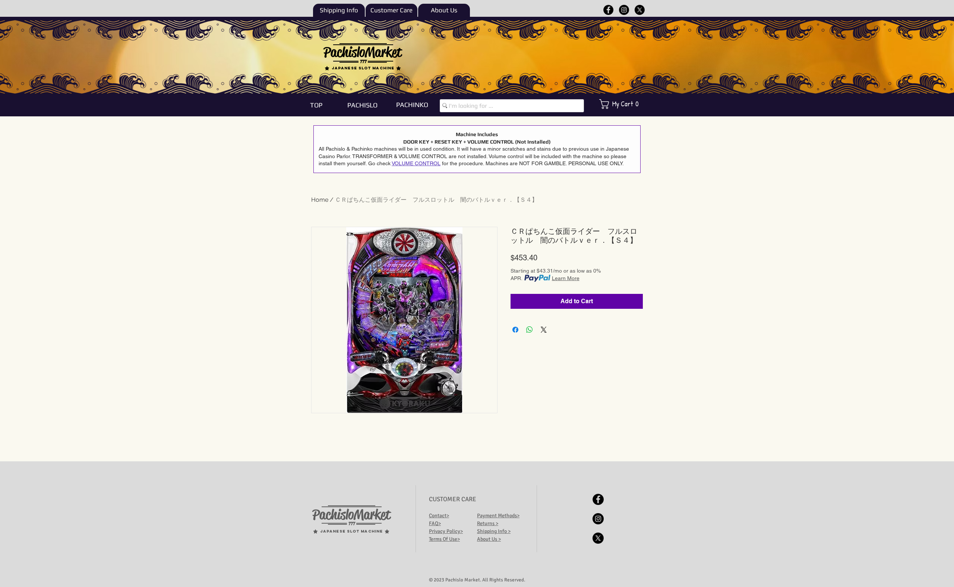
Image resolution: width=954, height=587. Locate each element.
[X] (640, 10)
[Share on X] (543, 329)
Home (319, 199)
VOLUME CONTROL (416, 163)
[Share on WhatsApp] (529, 329)
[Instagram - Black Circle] (624, 10)
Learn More (565, 278)
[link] (624, 104)
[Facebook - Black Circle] (608, 10)
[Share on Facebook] (515, 329)
